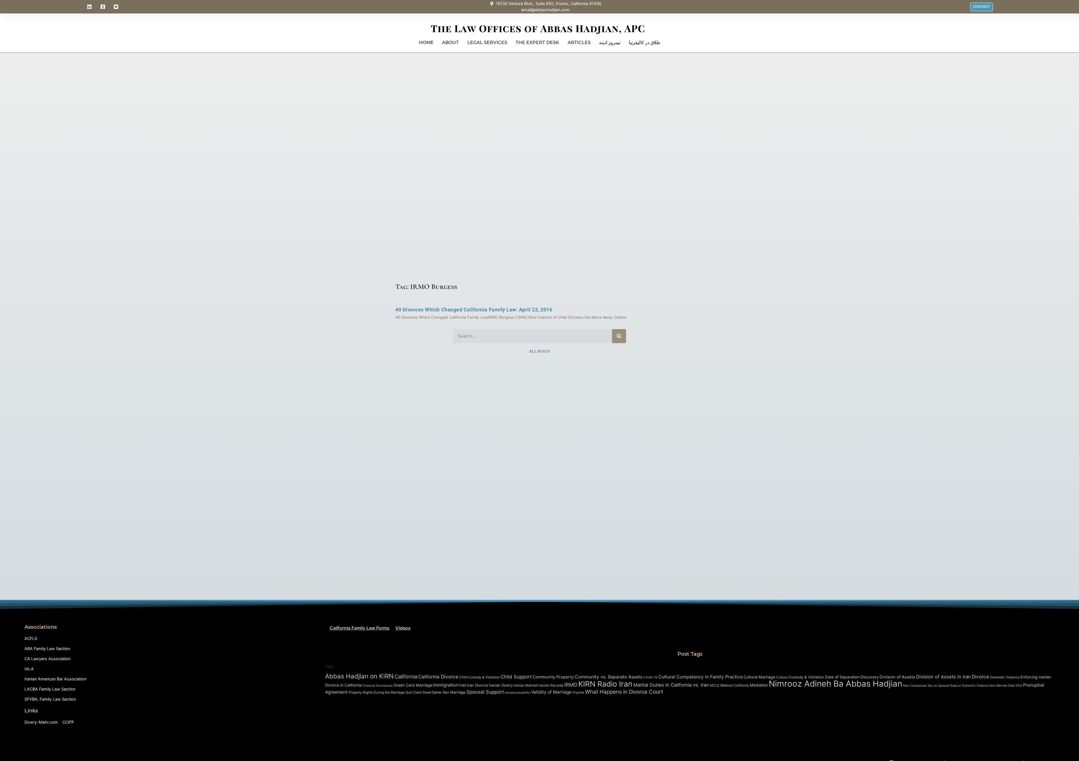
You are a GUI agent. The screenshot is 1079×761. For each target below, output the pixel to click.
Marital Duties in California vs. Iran (671, 685)
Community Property (553, 677)
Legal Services (487, 42)
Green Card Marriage (413, 685)
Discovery (869, 677)
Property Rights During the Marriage (376, 692)
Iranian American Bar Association (55, 678)
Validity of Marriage (551, 692)
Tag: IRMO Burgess (426, 286)
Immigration (446, 685)
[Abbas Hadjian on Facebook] (104, 6)
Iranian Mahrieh (526, 685)
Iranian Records (551, 685)
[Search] (619, 336)
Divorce (980, 677)
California (406, 676)
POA (1019, 685)
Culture (782, 677)
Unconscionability (517, 692)
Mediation (759, 685)
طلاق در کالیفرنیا (644, 42)
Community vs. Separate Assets (608, 677)
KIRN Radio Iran (605, 683)
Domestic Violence (1004, 677)
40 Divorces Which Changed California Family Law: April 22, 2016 (473, 310)
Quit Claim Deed (418, 692)
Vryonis (578, 692)
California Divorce (438, 677)
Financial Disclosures (377, 685)
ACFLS (30, 638)
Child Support (516, 677)
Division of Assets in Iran (943, 677)
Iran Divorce (477, 685)
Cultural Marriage (759, 677)
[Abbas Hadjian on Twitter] (117, 6)
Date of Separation (842, 677)
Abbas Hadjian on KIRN (359, 676)
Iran (462, 685)
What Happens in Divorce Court (624, 692)
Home (426, 42)
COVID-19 (650, 677)
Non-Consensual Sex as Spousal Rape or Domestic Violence (946, 685)
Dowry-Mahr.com (41, 722)
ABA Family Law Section (47, 648)
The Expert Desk (537, 42)
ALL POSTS (539, 351)
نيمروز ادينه (609, 42)
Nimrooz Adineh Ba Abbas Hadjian (835, 684)
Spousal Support (485, 692)
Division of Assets (897, 677)
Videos (403, 628)
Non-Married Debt (1002, 685)
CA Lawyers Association (47, 658)
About (450, 42)
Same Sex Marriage (449, 692)
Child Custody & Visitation (479, 677)
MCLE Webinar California (729, 685)
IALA (29, 668)
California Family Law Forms (359, 628)
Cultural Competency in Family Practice (700, 677)
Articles (579, 42)
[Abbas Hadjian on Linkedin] (90, 6)
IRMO (570, 685)
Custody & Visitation (806, 677)
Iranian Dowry (501, 685)
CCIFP (68, 722)
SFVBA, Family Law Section (50, 699)
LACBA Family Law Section (49, 689)
